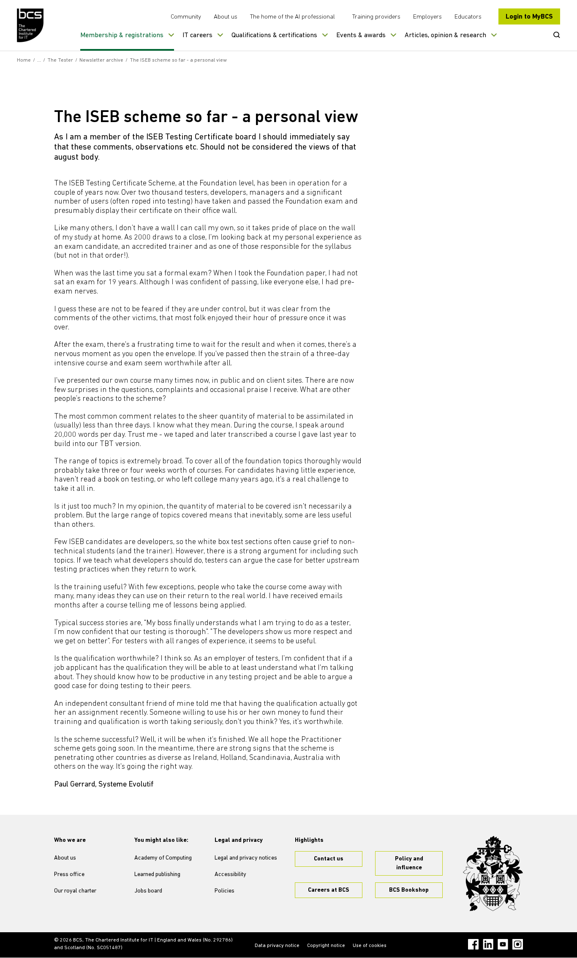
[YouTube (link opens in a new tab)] (503, 944)
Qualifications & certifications (274, 35)
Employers (427, 17)
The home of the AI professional (292, 17)
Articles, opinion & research (445, 35)
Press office (69, 874)
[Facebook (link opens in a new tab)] (473, 944)
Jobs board (148, 891)
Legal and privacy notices (246, 858)
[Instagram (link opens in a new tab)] (517, 944)
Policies (224, 891)
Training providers (376, 17)
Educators (468, 17)
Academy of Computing (163, 858)
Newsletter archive (101, 60)
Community (186, 17)
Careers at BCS (328, 890)
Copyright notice (326, 945)
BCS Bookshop (409, 890)
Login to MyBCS (529, 17)
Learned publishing (157, 874)
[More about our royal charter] (493, 873)
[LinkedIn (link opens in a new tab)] (488, 944)
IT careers (197, 35)
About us (225, 17)
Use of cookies (369, 945)
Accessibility (230, 874)
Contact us (328, 859)
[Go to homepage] (30, 25)
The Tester (60, 60)
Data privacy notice (277, 945)
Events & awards (361, 35)
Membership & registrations (121, 35)
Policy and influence (409, 863)
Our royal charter (75, 891)
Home (24, 60)
